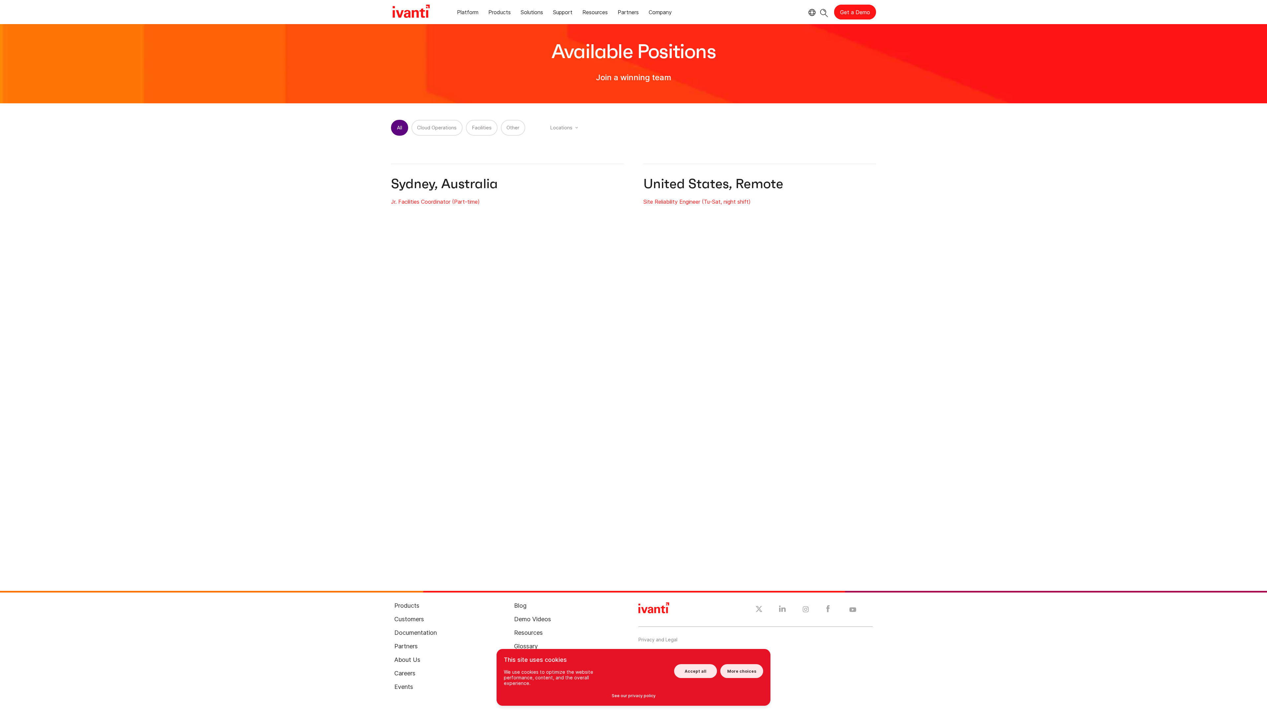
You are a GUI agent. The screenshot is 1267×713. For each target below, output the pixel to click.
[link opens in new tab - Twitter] (759, 610)
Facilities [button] (482, 127)
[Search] (824, 12)
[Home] (411, 12)
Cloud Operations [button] (437, 127)
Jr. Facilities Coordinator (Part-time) (435, 201)
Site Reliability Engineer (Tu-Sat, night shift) (697, 201)
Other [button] (512, 127)
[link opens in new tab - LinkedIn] (782, 610)
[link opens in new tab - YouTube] (852, 610)
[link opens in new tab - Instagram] (805, 610)
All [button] (399, 127)
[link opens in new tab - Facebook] (828, 610)
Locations (561, 127)
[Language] (811, 13)
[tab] (467, 13)
